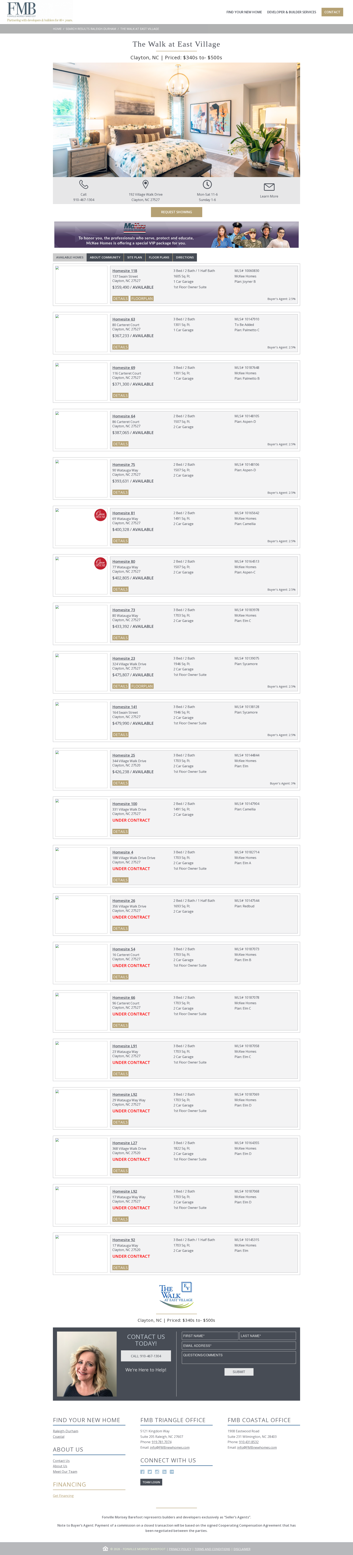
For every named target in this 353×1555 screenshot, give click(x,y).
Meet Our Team (65, 1471)
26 (221, 172)
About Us (60, 1466)
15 (176, 172)
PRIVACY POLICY (180, 1549)
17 (184, 172)
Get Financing (63, 1495)
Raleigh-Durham (65, 1431)
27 (225, 172)
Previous (62, 120)
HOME (57, 29)
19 (192, 172)
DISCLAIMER (241, 1549)
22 (205, 172)
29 (233, 172)
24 (213, 172)
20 (196, 172)
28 (229, 172)
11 (160, 172)
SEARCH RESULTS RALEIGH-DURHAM (91, 29)
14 (172, 172)
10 (156, 172)
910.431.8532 (249, 1442)
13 (168, 172)
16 (180, 172)
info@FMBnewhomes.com (170, 1447)
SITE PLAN (134, 257)
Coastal (58, 1436)
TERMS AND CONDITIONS (212, 1549)
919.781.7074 (161, 1442)
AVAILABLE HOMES (69, 257)
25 (217, 172)
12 (164, 172)
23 (209, 172)
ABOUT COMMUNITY (105, 257)
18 (188, 172)
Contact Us (61, 1461)
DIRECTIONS (185, 257)
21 (201, 172)
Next (291, 120)
